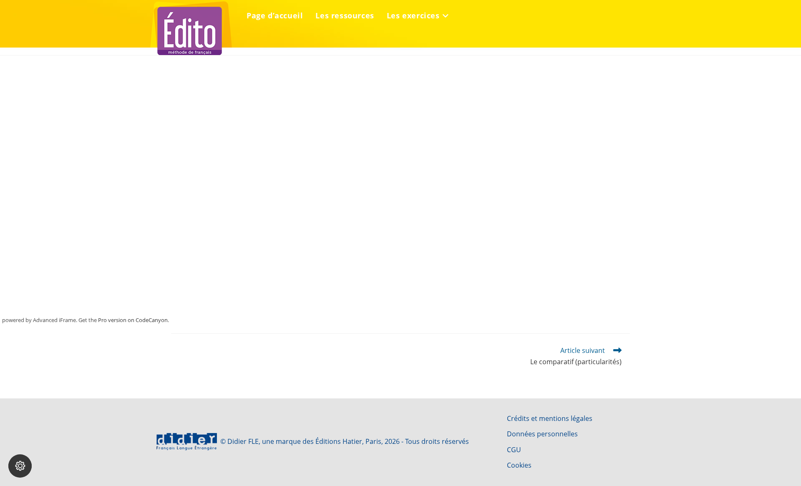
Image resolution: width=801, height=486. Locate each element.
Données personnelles (542, 433)
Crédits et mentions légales (549, 418)
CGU (514, 449)
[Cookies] (20, 466)
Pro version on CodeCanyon (133, 320)
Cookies (519, 465)
